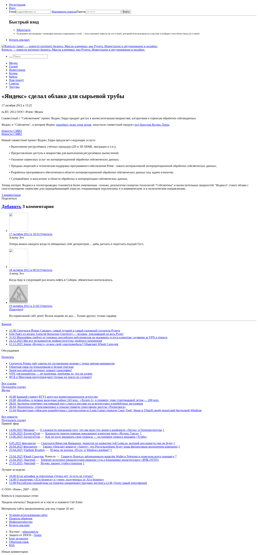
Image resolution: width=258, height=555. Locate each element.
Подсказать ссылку (14, 386)
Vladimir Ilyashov (34, 450)
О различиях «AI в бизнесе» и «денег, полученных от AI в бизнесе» (56, 479)
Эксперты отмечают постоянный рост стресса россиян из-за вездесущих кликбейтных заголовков (80, 403)
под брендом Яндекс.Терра (151, 124)
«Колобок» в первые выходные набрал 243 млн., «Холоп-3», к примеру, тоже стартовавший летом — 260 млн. (88, 400)
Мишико (29, 430)
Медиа (13, 63)
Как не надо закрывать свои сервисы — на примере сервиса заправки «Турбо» (96, 436)
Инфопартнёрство (20, 521)
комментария (11, 195)
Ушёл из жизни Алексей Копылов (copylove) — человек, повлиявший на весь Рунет (66, 334)
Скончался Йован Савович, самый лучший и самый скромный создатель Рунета (64, 330)
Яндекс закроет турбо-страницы (61, 463)
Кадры (13, 73)
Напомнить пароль (64, 11)
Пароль (69, 11)
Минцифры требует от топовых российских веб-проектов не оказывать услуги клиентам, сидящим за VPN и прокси (88, 337)
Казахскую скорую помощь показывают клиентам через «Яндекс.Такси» (92, 433)
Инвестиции (17, 69)
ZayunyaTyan (31, 433)
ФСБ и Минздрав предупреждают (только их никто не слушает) (50, 377)
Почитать (8, 357)
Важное (7, 324)
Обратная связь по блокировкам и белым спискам (41, 366)
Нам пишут (16, 80)
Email (12, 11)
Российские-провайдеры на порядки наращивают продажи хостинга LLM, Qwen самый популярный (78, 482)
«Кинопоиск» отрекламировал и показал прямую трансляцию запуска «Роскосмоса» (71, 406)
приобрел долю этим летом (73, 124)
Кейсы (13, 76)
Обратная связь (19, 541)
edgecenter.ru (30, 531)
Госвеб (13, 66)
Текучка (14, 86)
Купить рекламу (19, 39)
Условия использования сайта (28, 515)
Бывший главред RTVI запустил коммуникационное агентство (57, 396)
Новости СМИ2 (12, 131)
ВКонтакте (24, 30)
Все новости (10, 416)
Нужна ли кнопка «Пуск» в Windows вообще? (80, 450)
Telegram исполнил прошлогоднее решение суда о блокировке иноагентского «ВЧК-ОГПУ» (100, 459)
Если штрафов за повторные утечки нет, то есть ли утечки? (51, 476)
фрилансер (29, 443)
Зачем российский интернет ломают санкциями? (40, 370)
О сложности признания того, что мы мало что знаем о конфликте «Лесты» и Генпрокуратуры (101, 430)
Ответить (46, 234)
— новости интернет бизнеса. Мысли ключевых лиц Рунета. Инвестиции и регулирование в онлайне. (73, 49)
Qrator (38, 535)
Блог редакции (18, 538)
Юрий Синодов (33, 456)
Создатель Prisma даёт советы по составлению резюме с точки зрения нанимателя (61, 363)
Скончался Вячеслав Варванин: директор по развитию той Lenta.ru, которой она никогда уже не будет (107, 443)
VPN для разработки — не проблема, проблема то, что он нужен (50, 373)
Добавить (11, 206)
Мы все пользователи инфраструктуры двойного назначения (55, 340)
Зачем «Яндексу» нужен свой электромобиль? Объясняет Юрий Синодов (63, 344)
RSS (12, 545)
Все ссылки (9, 383)
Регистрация (17, 4)
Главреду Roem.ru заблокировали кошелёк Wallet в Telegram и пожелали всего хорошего (117, 456)
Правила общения (20, 518)
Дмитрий (29, 459)
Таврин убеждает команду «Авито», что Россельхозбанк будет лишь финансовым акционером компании (110, 446)
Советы (14, 83)
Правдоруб (16, 309)
